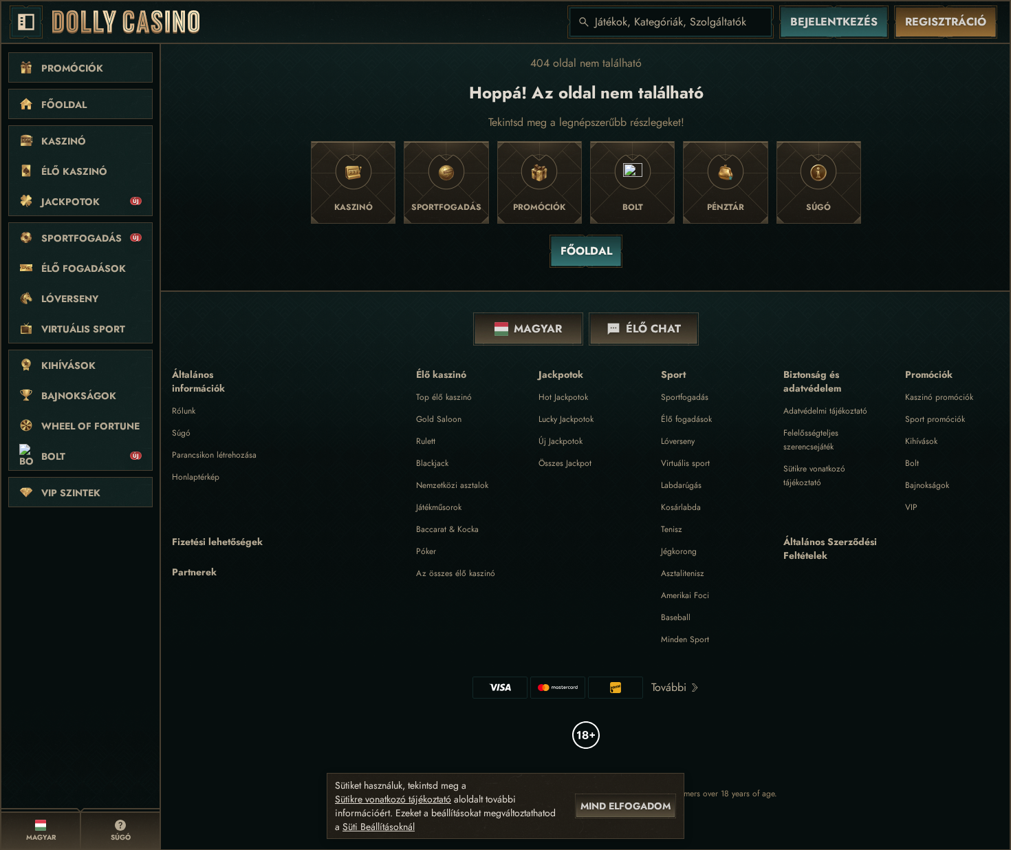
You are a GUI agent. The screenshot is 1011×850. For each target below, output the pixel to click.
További (668, 687)
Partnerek (194, 572)
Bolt (912, 463)
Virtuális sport (685, 463)
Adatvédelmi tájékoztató (825, 411)
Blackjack (432, 463)
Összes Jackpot (565, 463)
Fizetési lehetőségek (217, 542)
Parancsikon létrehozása (214, 455)
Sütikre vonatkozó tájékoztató (393, 799)
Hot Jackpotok (563, 397)
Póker (426, 551)
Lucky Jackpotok (566, 419)
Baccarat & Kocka (447, 529)
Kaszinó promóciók (939, 397)
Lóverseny (678, 441)
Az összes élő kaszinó (455, 573)
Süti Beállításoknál (379, 826)
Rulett (425, 441)
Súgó (181, 433)
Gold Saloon (438, 419)
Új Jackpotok (561, 441)
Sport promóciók (935, 419)
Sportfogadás (684, 397)
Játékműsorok (438, 507)
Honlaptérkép (195, 477)
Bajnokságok (927, 485)
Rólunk (183, 411)
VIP (911, 507)
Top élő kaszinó (444, 397)
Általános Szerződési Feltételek (830, 548)
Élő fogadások (686, 419)
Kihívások (921, 441)
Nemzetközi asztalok (452, 485)
